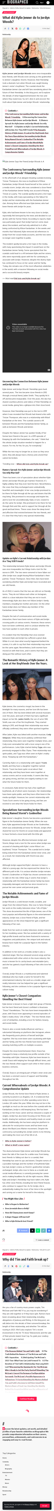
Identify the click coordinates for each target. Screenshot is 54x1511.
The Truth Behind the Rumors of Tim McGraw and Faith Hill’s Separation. (26, 1354)
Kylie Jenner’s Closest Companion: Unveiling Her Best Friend (24, 146)
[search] (37, 3)
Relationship (9, 12)
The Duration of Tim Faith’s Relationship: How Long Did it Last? (26, 1364)
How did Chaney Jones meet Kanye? (20, 1212)
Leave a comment (43, 1240)
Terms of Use (9, 1507)
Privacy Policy (29, 1504)
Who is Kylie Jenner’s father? (18, 1141)
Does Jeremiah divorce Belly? (17, 1208)
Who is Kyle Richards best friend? (19, 1221)
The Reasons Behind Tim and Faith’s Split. (23, 1351)
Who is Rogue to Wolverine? (17, 1204)
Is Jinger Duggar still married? (17, 1217)
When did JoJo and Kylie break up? (32, 464)
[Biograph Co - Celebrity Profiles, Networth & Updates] (17, 2)
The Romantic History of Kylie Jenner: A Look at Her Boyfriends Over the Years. (27, 133)
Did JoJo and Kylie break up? (27, 278)
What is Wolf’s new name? (17, 1145)
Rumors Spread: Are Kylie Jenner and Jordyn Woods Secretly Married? (26, 123)
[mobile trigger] (5, 2)
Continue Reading (27, 1399)
